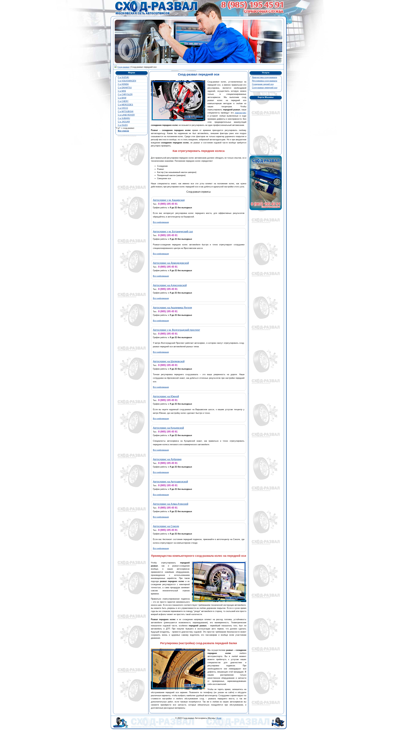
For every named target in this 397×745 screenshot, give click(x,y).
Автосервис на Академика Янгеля (172, 307)
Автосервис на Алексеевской (170, 285)
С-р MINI (122, 91)
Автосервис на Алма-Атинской (170, 504)
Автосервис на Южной (166, 396)
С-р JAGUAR (124, 122)
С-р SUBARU (124, 118)
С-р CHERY (123, 101)
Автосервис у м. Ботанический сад (173, 231)
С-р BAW (122, 98)
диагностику (240, 113)
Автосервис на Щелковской (169, 361)
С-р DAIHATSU (125, 87)
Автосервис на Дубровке (167, 459)
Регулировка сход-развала (264, 81)
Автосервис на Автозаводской (170, 481)
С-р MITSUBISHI (125, 111)
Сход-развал (123, 67)
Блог (219, 718)
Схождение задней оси (263, 84)
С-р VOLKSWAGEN (127, 81)
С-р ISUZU (123, 125)
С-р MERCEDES (125, 105)
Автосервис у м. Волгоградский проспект (176, 330)
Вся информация (161, 222)
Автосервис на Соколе (166, 526)
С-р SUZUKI (123, 77)
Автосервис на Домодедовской (171, 263)
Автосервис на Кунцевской (168, 428)
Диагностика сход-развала (264, 77)
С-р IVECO (123, 108)
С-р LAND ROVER (126, 115)
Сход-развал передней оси (264, 87)
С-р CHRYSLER (125, 94)
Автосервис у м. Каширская (169, 200)
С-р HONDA (123, 84)
